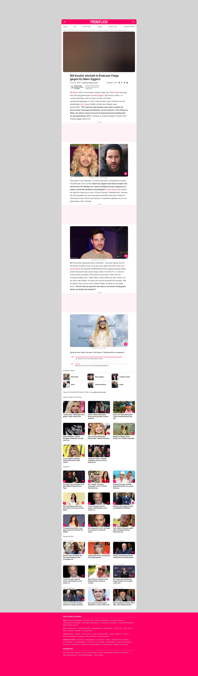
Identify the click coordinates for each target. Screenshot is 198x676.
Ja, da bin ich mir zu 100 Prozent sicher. (89, 359)
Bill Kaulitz (74, 92)
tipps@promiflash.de (98, 392)
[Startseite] (99, 21)
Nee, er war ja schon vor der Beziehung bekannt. (92, 366)
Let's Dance (85, 104)
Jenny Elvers (112, 189)
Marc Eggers (99, 95)
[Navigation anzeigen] (65, 22)
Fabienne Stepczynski (90, 83)
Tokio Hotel (114, 92)
